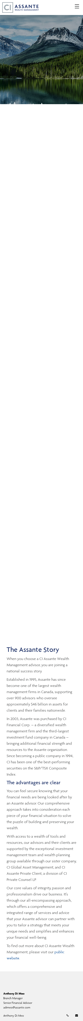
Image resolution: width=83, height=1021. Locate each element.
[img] (41, 52)
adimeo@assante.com (16, 1007)
